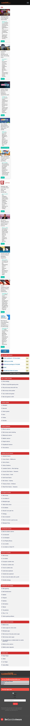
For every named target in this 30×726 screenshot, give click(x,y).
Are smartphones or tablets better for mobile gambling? (13, 640)
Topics (2, 684)
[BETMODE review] (2, 358)
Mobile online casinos (8, 644)
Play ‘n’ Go (5, 613)
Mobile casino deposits (8, 647)
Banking (3, 682)
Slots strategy (6, 381)
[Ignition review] (2, 370)
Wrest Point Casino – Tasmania (10, 486)
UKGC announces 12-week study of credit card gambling (5, 158)
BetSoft (4, 594)
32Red (4, 658)
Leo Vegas (5, 662)
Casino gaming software (8, 616)
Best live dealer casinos (8, 531)
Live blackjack (6, 537)
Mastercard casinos (7, 435)
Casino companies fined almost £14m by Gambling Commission (5, 288)
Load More (5, 351)
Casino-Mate (5, 665)
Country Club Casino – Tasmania (10, 471)
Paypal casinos (6, 441)
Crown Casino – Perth (8, 474)
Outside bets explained (8, 574)
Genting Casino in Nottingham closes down (4, 18)
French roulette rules (8, 567)
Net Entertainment (7, 591)
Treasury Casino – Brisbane (9, 483)
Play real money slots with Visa (10, 387)
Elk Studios (5, 604)
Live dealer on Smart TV (8, 547)
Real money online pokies (9, 390)
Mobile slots (5, 624)
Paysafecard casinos (7, 444)
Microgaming (6, 588)
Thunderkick (6, 610)
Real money (5, 495)
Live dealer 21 (6, 498)
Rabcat (4, 607)
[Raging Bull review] (2, 367)
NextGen (5, 601)
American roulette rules (8, 564)
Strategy (5, 513)
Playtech (5, 597)
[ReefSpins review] (2, 361)
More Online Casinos (15, 373)
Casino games (6, 411)
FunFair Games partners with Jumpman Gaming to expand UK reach (5, 92)
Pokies (4, 417)
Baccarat (5, 408)
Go (27, 358)
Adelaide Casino (6, 456)
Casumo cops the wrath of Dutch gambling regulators (5, 256)
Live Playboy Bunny (7, 540)
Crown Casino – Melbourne (9, 459)
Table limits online (7, 504)
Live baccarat (6, 534)
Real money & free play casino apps (11, 634)
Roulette (5, 420)
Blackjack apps (6, 501)
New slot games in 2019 (8, 396)
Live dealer (5, 558)
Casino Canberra (7, 465)
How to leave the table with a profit (11, 577)
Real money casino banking (9, 432)
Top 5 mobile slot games (8, 393)
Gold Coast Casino (7, 477)
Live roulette (6, 543)
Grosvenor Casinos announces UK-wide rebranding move (5, 54)
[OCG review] (2, 364)
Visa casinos (6, 447)
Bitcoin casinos (6, 429)
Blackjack (5, 405)
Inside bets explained (8, 570)
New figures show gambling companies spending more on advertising (4, 323)
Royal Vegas (5, 655)
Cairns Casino (6, 462)
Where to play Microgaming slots (10, 384)
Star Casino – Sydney (8, 480)
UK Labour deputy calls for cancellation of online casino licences (5, 222)
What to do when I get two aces (10, 520)
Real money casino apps (8, 637)
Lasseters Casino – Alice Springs (10, 468)
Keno (4, 414)
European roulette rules (8, 561)
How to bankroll (6, 517)
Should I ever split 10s (8, 510)
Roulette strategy (7, 580)
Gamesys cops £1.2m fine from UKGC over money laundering (5, 189)
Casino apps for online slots (9, 627)
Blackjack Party (6, 523)
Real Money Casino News (7, 681)
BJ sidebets (5, 507)
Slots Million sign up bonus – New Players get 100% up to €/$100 (5, 126)
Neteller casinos (6, 438)
